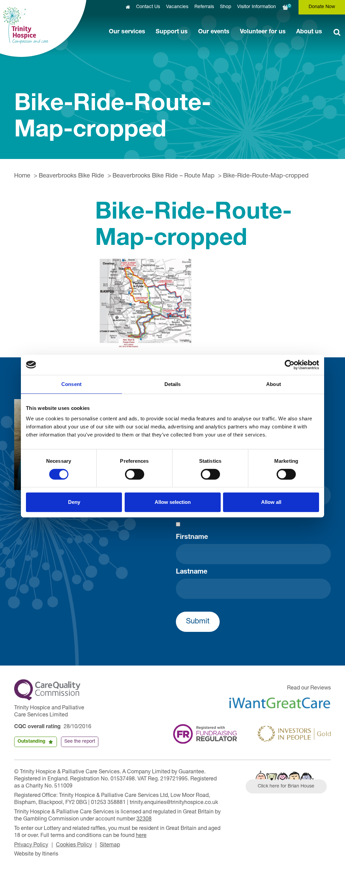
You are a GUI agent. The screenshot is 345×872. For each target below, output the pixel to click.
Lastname (191, 572)
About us (309, 32)
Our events (213, 32)
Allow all (271, 502)
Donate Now (322, 7)
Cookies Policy (74, 845)
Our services (127, 32)
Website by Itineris (36, 854)
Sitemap (110, 845)
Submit (198, 621)
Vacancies (177, 7)
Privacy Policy (31, 845)
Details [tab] (172, 384)
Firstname (192, 537)
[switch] (134, 474)
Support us (172, 32)
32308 (144, 819)
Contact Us (148, 7)
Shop (225, 7)
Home (22, 176)
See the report (79, 741)
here (141, 836)
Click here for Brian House (286, 786)
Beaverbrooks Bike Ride (71, 176)
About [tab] (273, 384)
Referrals (204, 7)
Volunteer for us (263, 32)
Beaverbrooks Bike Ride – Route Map (164, 176)
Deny (74, 502)
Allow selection (173, 502)
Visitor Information (256, 7)
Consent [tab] (71, 384)
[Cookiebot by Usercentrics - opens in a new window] (289, 365)
